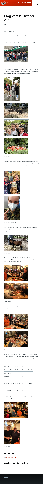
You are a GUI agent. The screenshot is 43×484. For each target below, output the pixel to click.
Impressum (6, 477)
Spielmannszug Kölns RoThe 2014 (19, 3)
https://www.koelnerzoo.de (11, 457)
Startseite (5, 10)
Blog (11, 10)
